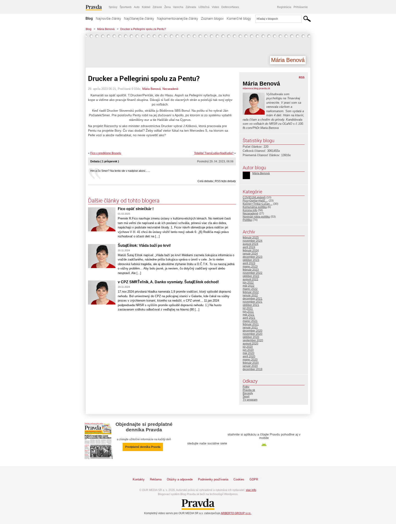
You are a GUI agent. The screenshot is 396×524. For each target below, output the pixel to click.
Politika (247, 220)
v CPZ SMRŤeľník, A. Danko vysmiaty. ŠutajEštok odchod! (168, 282)
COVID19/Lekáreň (254, 197)
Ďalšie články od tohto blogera (124, 200)
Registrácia (284, 7)
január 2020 (250, 366)
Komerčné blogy (239, 18)
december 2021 (252, 298)
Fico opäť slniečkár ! (136, 209)
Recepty (248, 393)
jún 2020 (248, 350)
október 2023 (251, 260)
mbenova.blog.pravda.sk (256, 88)
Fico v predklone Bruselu (105, 153)
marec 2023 (250, 266)
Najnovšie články (108, 18)
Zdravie (157, 7)
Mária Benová (106, 29)
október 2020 (251, 337)
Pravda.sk (249, 390)
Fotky (246, 386)
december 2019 (252, 369)
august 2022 (250, 279)
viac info (251, 490)
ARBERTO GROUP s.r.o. (236, 513)
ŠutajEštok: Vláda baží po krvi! (144, 245)
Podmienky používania (213, 479)
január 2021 (250, 327)
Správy (113, 7)
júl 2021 (248, 308)
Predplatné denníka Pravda (142, 447)
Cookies (239, 479)
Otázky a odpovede (180, 479)
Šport (246, 396)
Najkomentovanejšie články (177, 18)
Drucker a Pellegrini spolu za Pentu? (143, 29)
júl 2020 (248, 346)
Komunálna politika (255, 207)
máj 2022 (248, 285)
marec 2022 (250, 289)
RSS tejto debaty (225, 181)
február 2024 (251, 250)
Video (215, 7)
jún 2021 (248, 311)
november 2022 (252, 272)
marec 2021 (250, 321)
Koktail (146, 7)
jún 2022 (248, 282)
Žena (167, 7)
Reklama (156, 479)
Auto (137, 7)
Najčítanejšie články (139, 18)
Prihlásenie (301, 7)
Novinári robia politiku (256, 216)
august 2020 (250, 343)
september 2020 (253, 340)
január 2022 (250, 295)
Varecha (178, 7)
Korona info (250, 210)
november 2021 (252, 301)
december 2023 (252, 256)
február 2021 (251, 324)
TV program (250, 399)
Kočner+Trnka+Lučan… (257, 203)
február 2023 (251, 269)
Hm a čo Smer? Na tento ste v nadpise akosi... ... (120, 170)
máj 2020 (248, 353)
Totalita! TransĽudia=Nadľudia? (214, 153)
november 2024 (252, 240)
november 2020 (252, 333)
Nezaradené (170, 89)
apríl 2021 (249, 317)
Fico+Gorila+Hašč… (255, 200)
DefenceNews (230, 7)
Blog (89, 18)
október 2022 (251, 276)
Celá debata (205, 181)
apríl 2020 (249, 356)
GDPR (254, 479)
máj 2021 (248, 314)
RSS (302, 77)
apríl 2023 (249, 263)
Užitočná (203, 7)
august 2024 (250, 244)
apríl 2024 (249, 247)
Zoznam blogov (212, 18)
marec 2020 (250, 359)
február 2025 (251, 237)
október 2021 (251, 305)
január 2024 (250, 253)
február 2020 (251, 362)
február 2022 (251, 292)
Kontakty (139, 479)
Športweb (126, 7)
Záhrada (191, 7)
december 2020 (252, 330)
